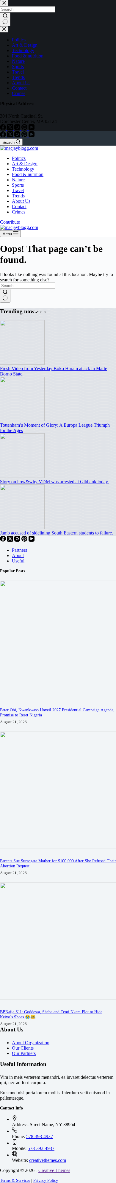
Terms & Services (15, 1180)
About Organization (30, 1042)
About (18, 555)
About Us (21, 201)
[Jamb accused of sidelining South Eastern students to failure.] (22, 527)
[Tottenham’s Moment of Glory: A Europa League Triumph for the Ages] (22, 419)
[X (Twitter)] (10, 135)
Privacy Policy (45, 1180)
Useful (18, 560)
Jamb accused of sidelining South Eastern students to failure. (56, 532)
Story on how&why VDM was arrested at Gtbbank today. (54, 481)
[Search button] (5, 296)
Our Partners (24, 1053)
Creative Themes (54, 1170)
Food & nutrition (27, 174)
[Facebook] (3, 135)
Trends (18, 195)
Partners (19, 550)
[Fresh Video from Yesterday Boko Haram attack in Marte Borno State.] (22, 363)
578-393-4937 (39, 1136)
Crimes (18, 211)
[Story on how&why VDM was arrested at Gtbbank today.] (22, 476)
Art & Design (24, 163)
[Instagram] (17, 135)
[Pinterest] (25, 135)
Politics (19, 158)
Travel (18, 190)
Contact (19, 206)
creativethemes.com (47, 1160)
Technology (23, 169)
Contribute (10, 222)
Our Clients (23, 1047)
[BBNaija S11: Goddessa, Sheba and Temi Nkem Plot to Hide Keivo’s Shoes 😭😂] (58, 998)
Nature (18, 179)
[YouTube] (32, 135)
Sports (18, 185)
